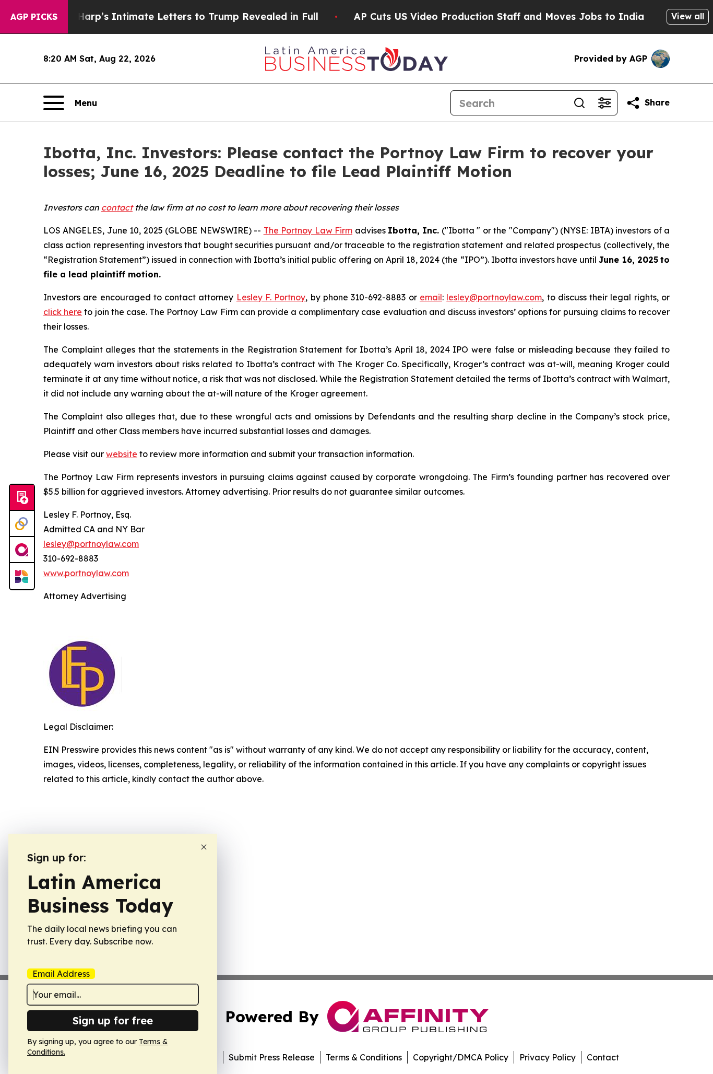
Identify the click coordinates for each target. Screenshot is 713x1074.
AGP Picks (33, 16)
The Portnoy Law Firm (308, 230)
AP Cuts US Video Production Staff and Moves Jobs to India (499, 16)
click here (62, 312)
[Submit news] (22, 498)
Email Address (61, 973)
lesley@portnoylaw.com (494, 297)
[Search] (579, 103)
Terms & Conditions (364, 1057)
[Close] (204, 847)
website (121, 454)
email (431, 297)
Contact (603, 1057)
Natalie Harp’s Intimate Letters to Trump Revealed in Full (178, 16)
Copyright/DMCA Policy (460, 1057)
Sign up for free (113, 1020)
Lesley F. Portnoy (271, 297)
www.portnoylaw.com (86, 573)
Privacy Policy (547, 1057)
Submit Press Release (272, 1057)
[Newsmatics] (22, 576)
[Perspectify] (22, 524)
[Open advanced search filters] (604, 103)
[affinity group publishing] (22, 550)
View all (687, 16)
